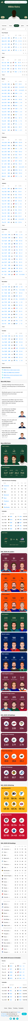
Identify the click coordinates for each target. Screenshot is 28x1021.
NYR (16, 105)
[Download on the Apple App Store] (11, 1019)
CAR (16, 65)
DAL (16, 154)
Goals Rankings (6, 718)
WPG (16, 102)
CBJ (16, 130)
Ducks (5, 882)
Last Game (4, 532)
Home (5, 1008)
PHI (16, 96)
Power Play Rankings (7, 751)
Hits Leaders (5, 614)
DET (16, 90)
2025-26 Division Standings (9, 480)
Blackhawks (7, 507)
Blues (5, 498)
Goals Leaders (5, 554)
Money (10, 1008)
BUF (17, 323)
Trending (15, 1008)
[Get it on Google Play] (14, 1019)
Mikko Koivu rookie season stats (12, 370)
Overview (4, 25)
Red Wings (6, 919)
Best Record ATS (6, 788)
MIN (11, 516)
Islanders (6, 946)
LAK (16, 145)
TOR (17, 268)
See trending (7, 377)
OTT (16, 84)
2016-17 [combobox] (4, 29)
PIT (16, 293)
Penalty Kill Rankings (7, 767)
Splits (22, 25)
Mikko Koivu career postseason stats (13, 375)
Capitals (6, 940)
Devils (5, 949)
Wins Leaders (5, 654)
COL (16, 68)
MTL (16, 213)
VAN (16, 93)
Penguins (6, 933)
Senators (6, 916)
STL (16, 38)
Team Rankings (6, 467)
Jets (5, 504)
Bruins (5, 913)
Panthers (6, 922)
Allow (24, 1014)
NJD (16, 204)
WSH (16, 87)
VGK (20, 1000)
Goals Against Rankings (8, 734)
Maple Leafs (7, 925)
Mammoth (6, 495)
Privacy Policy (4, 1016)
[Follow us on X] (17, 1018)
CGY (16, 176)
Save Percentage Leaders (8, 693)
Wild (3, 17)
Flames (5, 894)
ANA (16, 158)
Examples (21, 1008)
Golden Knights (7, 875)
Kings (5, 885)
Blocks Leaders (6, 634)
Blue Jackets (7, 943)
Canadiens (6, 910)
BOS (17, 305)
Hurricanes (6, 930)
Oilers (5, 879)
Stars (5, 489)
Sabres (5, 904)
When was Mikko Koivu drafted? (12, 372)
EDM (16, 188)
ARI (15, 62)
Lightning (6, 907)
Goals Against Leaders (8, 673)
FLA (16, 118)
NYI (16, 237)
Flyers (5, 937)
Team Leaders (5, 446)
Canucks (6, 897)
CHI (16, 115)
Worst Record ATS (6, 815)
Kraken (5, 891)
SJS (16, 99)
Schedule (4, 511)
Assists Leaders (6, 574)
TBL (16, 121)
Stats (10, 25)
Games (16, 25)
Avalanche (6, 485)
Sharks (5, 888)
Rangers (6, 952)
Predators (6, 501)
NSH (16, 72)
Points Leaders (6, 594)
